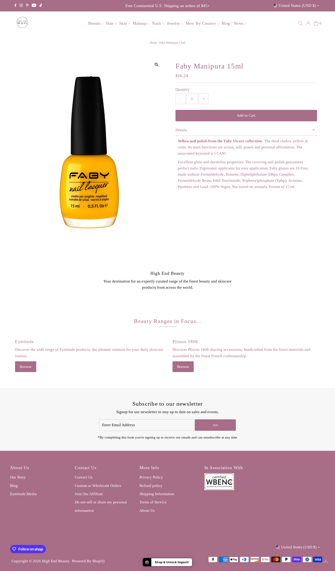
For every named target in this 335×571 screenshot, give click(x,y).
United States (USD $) (297, 5)
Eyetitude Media (23, 494)
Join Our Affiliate (89, 494)
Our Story (18, 477)
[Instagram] (21, 5)
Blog (14, 486)
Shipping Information (156, 494)
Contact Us (84, 477)
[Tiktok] (40, 5)
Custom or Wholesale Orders (98, 486)
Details (181, 130)
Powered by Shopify (88, 561)
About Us (147, 510)
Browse (26, 367)
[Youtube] (34, 5)
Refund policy (150, 486)
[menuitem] (96, 23)
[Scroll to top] (325, 561)
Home (153, 42)
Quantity (182, 89)
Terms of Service (153, 502)
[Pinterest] (27, 5)
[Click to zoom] (157, 65)
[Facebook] (15, 5)
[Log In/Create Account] (308, 23)
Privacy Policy (151, 477)
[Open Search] (301, 23)
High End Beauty (55, 561)
